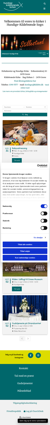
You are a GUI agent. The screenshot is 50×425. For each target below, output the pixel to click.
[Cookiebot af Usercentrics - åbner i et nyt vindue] (37, 165)
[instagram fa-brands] (38, 355)
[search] (45, 4)
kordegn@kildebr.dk (34, 85)
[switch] (44, 213)
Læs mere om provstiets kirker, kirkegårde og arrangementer (25, 91)
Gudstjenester (25, 383)
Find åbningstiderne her (25, 81)
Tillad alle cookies (25, 244)
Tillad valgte (25, 251)
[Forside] (14, 6)
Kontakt (25, 368)
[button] (36, 8)
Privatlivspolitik (14, 411)
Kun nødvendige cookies (25, 258)
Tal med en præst (25, 375)
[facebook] (30, 355)
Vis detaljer (38, 237)
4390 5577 (13, 85)
